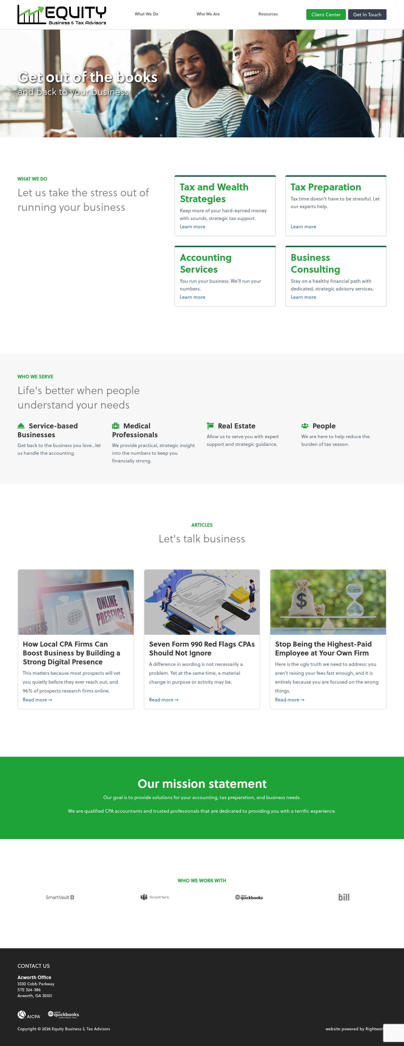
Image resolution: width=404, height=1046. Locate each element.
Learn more (225, 226)
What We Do (146, 14)
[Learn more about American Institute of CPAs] (29, 1014)
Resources (268, 14)
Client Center (326, 14)
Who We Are (208, 14)
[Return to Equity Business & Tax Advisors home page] (61, 14)
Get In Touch (367, 14)
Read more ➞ (76, 699)
